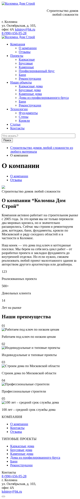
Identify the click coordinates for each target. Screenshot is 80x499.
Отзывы (25, 52)
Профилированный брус (37, 71)
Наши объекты (21, 82)
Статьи (15, 124)
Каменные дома (30, 94)
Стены (23, 117)
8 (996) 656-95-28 (14, 33)
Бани (22, 75)
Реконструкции (30, 78)
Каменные (26, 67)
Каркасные (27, 59)
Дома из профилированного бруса (44, 97)
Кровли (24, 120)
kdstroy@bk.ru (25, 29)
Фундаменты (28, 113)
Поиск (7, 140)
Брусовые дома (30, 90)
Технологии (19, 109)
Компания (17, 44)
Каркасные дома (31, 86)
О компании (28, 48)
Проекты (16, 55)
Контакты (17, 128)
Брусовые (26, 63)
